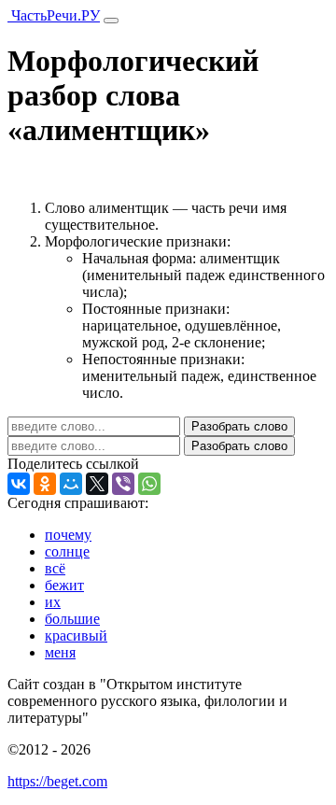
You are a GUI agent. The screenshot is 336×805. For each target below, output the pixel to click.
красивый (76, 635)
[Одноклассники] (45, 484)
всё (55, 568)
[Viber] (123, 484)
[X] (97, 484)
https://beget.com (57, 781)
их (53, 602)
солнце (67, 551)
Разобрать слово (239, 426)
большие (72, 619)
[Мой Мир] (71, 484)
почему (68, 535)
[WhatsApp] (149, 484)
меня (60, 652)
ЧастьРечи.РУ (53, 15)
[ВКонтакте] (18, 484)
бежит (64, 585)
